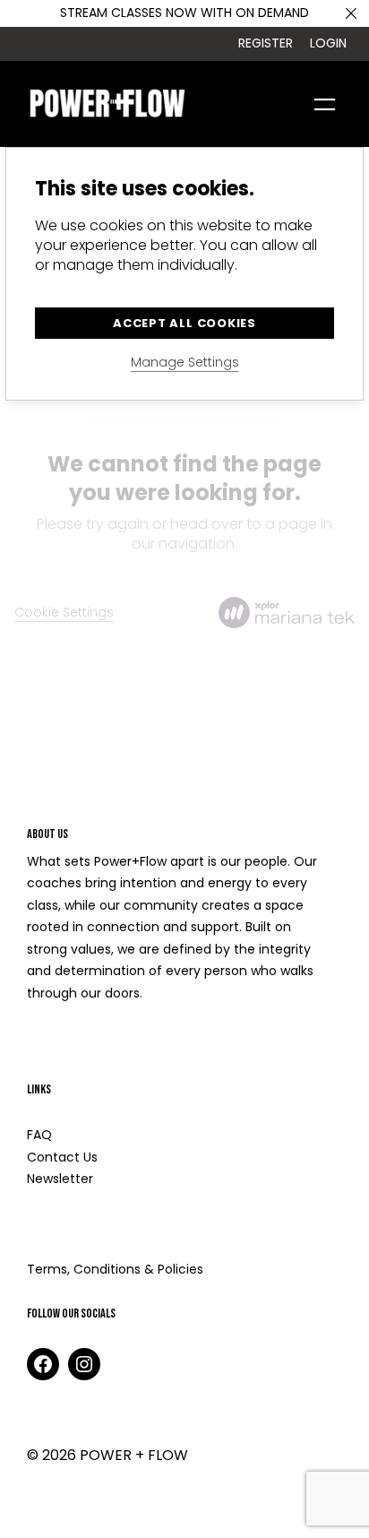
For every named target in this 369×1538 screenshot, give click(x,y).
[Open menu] (324, 104)
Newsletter (60, 1179)
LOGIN (328, 43)
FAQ (39, 1135)
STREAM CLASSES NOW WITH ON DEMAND (184, 13)
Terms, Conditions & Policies (115, 1269)
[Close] (351, 13)
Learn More (67, 1043)
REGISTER (265, 43)
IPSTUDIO (169, 1507)
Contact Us (62, 1157)
